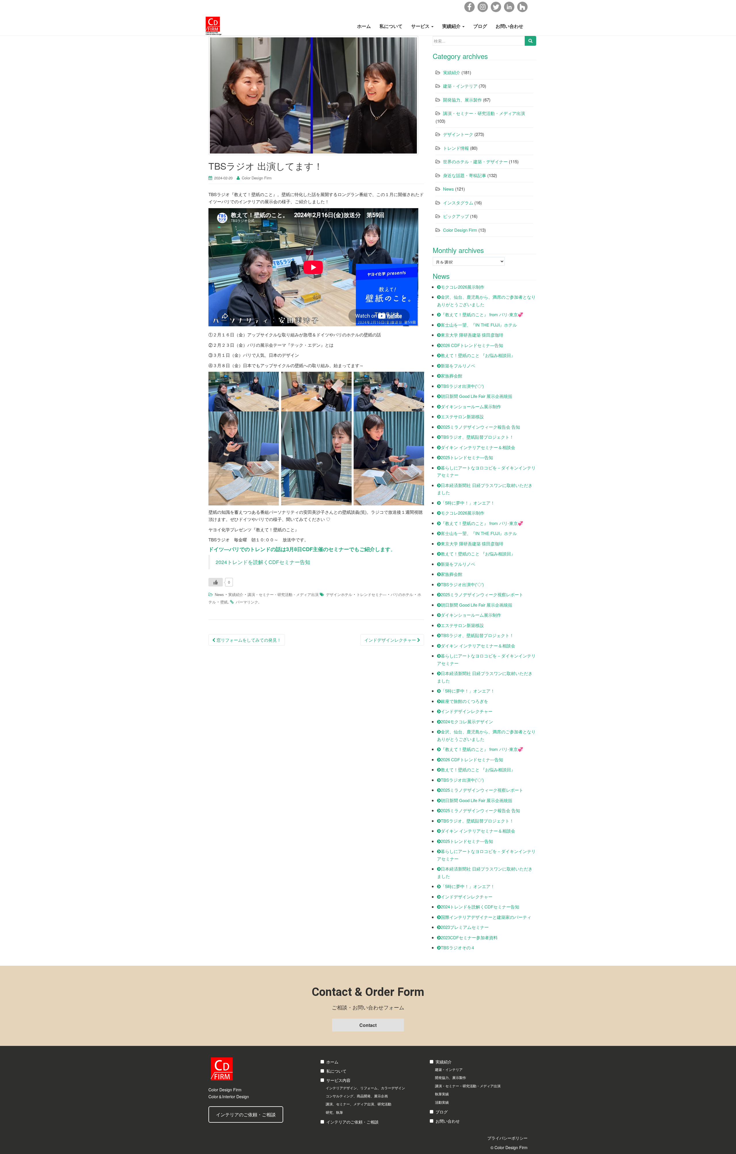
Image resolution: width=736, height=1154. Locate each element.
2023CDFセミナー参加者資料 (469, 937)
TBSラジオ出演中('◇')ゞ (464, 386)
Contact (368, 1025)
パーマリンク (247, 602)
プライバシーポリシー (507, 1138)
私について (390, 26)
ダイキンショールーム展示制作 (471, 406)
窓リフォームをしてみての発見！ (248, 640)
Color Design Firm (257, 178)
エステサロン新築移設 (462, 416)
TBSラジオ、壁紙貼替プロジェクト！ (477, 437)
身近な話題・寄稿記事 (464, 175)
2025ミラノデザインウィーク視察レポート (482, 594)
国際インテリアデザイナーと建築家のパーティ (486, 917)
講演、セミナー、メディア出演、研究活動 (358, 1103)
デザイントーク (458, 134)
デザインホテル (339, 594)
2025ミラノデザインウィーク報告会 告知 (480, 427)
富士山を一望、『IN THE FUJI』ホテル (479, 325)
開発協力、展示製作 (462, 100)
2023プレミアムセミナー (465, 927)
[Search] (530, 41)
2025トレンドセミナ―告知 (467, 457)
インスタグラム (458, 203)
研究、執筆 (334, 1112)
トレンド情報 (456, 148)
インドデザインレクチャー (390, 640)
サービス (421, 26)
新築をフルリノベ (458, 366)
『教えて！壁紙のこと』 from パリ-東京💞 (482, 314)
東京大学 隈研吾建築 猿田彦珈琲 (472, 335)
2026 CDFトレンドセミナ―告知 (472, 345)
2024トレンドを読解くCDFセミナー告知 (263, 562)
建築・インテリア (460, 86)
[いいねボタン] (215, 582)
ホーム (364, 26)
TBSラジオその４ (458, 947)
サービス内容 (338, 1080)
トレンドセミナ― (371, 594)
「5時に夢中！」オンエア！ (468, 503)
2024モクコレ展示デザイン (467, 721)
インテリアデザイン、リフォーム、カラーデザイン (365, 1087)
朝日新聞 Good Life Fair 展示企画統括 (476, 396)
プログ (442, 1112)
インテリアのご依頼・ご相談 (246, 1114)
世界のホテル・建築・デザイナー (475, 161)
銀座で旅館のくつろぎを (464, 701)
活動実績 (442, 1102)
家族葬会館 (451, 376)
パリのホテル (402, 594)
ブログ (480, 26)
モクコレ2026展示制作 (462, 287)
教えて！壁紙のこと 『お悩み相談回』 (478, 355)
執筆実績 (442, 1093)
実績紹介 (452, 26)
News (219, 594)
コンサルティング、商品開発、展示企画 (357, 1095)
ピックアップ (456, 216)
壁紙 (224, 602)
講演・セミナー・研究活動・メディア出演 (283, 594)
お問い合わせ (509, 26)
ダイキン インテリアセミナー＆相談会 (478, 447)
